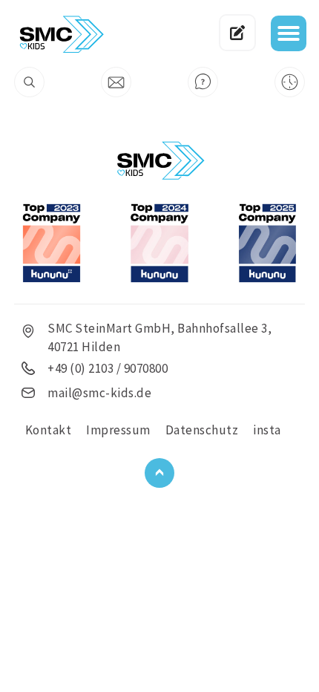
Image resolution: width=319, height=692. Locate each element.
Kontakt (48, 430)
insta (267, 430)
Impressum (118, 430)
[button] (288, 33)
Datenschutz (202, 430)
